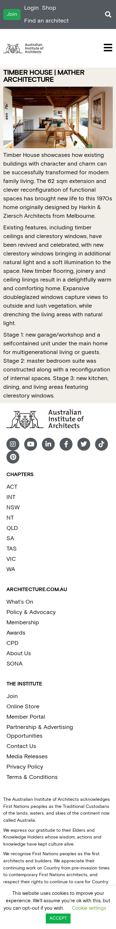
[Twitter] (83, 444)
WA (10, 569)
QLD (12, 528)
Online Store (22, 706)
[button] (108, 14)
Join (12, 696)
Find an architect (46, 20)
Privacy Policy (24, 767)
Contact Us (21, 746)
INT (10, 497)
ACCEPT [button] (58, 918)
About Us (18, 653)
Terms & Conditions (32, 777)
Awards (15, 633)
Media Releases (27, 756)
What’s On (19, 602)
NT (10, 518)
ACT (11, 487)
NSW (13, 507)
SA (10, 538)
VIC (11, 559)
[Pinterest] (12, 457)
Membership (22, 622)
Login (31, 8)
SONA (14, 663)
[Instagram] (12, 444)
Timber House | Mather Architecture (43, 76)
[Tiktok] (101, 444)
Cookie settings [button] (89, 908)
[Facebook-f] (66, 444)
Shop (49, 8)
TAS (11, 548)
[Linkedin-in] (48, 444)
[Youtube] (30, 444)
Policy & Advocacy (31, 612)
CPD (12, 643)
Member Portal (25, 717)
